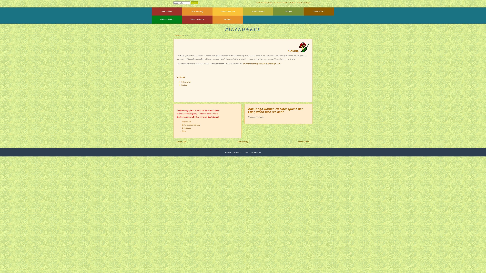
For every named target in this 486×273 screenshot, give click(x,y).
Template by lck (256, 152)
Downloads (186, 128)
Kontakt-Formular (266, 3)
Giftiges (288, 11)
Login (246, 152)
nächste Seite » (304, 142)
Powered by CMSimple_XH (233, 152)
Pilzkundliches (167, 19)
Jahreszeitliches (227, 11)
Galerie (227, 19)
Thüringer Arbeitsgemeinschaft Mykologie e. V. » (262, 64)
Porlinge (184, 85)
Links (184, 131)
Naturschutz (318, 11)
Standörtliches (258, 11)
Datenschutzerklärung (191, 125)
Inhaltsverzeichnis (286, 3)
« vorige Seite (181, 142)
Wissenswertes (197, 19)
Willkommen (167, 11)
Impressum (186, 122)
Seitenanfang (243, 142)
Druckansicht (304, 3)
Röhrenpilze (186, 82)
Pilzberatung (197, 11)
